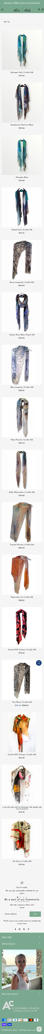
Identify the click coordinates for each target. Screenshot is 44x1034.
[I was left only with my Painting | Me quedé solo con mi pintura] (22, 785)
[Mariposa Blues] (22, 155)
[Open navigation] (5, 9)
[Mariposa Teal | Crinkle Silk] (22, 50)
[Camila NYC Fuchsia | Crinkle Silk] (22, 627)
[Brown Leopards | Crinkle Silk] (22, 260)
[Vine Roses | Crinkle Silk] (22, 680)
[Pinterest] (28, 929)
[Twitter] (24, 929)
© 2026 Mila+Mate (9, 1030)
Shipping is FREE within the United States (22, 3)
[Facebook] (15, 929)
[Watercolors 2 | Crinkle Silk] (22, 575)
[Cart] (43, 9)
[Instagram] (19, 929)
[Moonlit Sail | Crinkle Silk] (22, 207)
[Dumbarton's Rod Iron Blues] (22, 102)
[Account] (39, 9)
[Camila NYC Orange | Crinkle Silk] (22, 732)
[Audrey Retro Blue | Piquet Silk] (22, 312)
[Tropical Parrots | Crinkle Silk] (22, 522)
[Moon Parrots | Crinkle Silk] (22, 417)
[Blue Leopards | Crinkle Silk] (22, 365)
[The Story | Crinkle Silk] (22, 839)
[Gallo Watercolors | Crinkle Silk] (22, 470)
